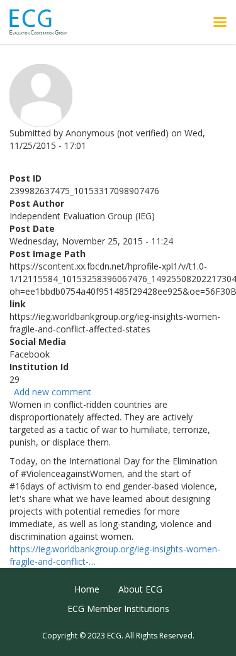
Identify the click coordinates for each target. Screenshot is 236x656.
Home (86, 589)
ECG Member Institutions (118, 609)
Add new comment (52, 392)
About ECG (140, 589)
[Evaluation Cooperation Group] (43, 22)
